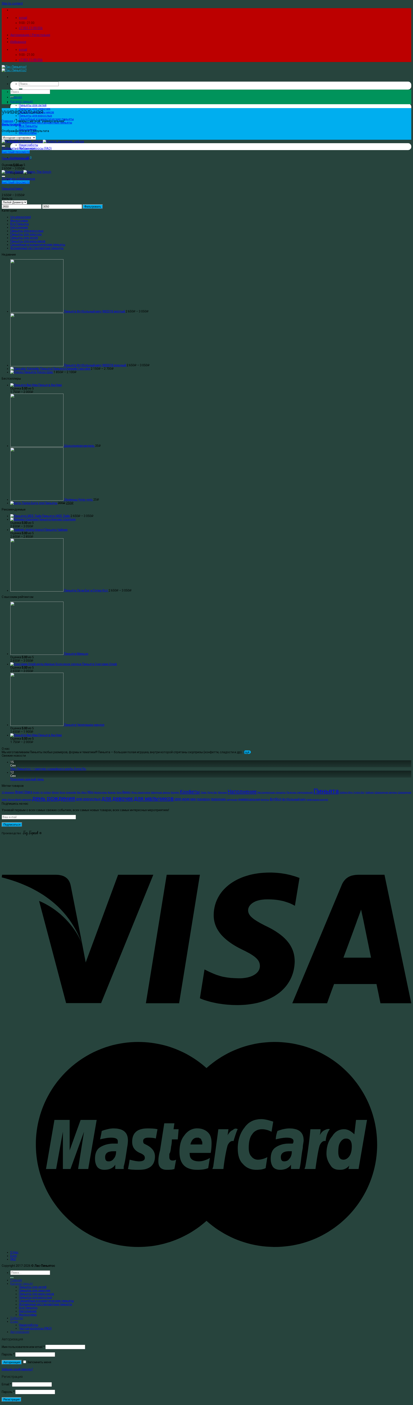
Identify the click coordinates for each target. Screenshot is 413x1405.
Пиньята (326, 791)
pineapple (71, 792)
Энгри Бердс (15, 799)
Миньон (222, 792)
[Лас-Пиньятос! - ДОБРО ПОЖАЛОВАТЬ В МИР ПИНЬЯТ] (14, 68)
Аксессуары (28, 133)
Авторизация (11, 1362)
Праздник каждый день (27, 779)
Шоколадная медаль (385, 792)
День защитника (140, 792)
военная (26, 799)
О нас (14, 1321)
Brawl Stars (23, 792)
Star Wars (82, 792)
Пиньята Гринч (12, 188)
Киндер (175, 792)
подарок (203, 799)
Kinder (36, 792)
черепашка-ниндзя (317, 799)
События (16, 1318)
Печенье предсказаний (299, 792)
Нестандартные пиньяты (271, 792)
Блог (13, 1256)
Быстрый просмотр (16, 152)
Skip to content (12, 3)
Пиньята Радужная (15, 158)
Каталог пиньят (21, 101)
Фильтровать (92, 206)
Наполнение (19, 227)
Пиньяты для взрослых (35, 115)
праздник (218, 799)
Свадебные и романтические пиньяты (46, 119)
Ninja (62, 792)
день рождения (53, 798)
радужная (232, 799)
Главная (16, 97)
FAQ (13, 1259)
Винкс (126, 792)
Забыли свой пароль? (17, 1369)
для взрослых (88, 799)
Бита (119, 792)
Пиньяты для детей (32, 105)
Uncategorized (20, 217)
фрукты (265, 799)
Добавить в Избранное (18, 148)
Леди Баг (212, 792)
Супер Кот (358, 792)
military (47, 792)
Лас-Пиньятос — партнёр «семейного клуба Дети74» (48, 769)
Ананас (112, 792)
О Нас (14, 1252)
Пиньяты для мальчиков (27, 241)
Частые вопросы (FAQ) (35, 1328)
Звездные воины (160, 792)
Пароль (8, 1354)
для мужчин (185, 799)
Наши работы (28, 145)
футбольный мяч (294, 799)
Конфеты (190, 791)
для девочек (117, 798)
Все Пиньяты (28, 126)
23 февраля (8, 792)
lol (41, 792)
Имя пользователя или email (23, 1347)
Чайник (369, 792)
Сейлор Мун (346, 792)
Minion (55, 792)
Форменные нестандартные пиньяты (36, 248)
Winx (90, 792)
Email (6, 1384)
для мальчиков (154, 798)
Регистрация (11, 1399)
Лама (203, 792)
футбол (275, 799)
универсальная (249, 799)
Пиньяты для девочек (26, 234)
